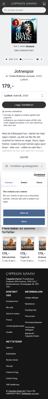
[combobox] (24, 10)
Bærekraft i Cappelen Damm (32, 334)
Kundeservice (12, 301)
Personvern (30, 316)
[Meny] (4, 4)
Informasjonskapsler (33, 322)
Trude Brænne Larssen (22, 76)
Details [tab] (24, 182)
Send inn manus (12, 313)
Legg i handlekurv (24, 104)
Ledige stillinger (31, 298)
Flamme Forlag (12, 372)
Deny (24, 221)
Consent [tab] (9, 182)
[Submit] (5, 10)
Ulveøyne (30, 46)
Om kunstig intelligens (29, 328)
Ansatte (9, 332)
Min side (9, 307)
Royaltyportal (30, 310)
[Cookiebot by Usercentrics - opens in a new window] (34, 175)
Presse (9, 320)
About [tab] (39, 182)
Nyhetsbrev (30, 304)
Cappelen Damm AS (16, 391)
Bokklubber (11, 354)
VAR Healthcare (12, 384)
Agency (9, 347)
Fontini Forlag (11, 378)
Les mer (24, 157)
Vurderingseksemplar (15, 326)
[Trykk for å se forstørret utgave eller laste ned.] (23, 30)
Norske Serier (12, 360)
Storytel (9, 366)
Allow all (24, 213)
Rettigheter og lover (30, 393)
